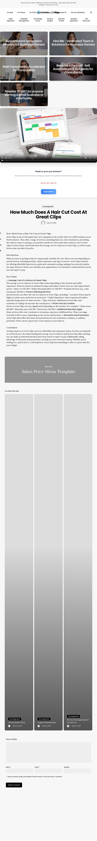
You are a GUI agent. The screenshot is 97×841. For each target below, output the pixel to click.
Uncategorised (14, 719)
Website (66, 767)
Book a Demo (48, 192)
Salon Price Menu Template (48, 370)
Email (37, 767)
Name (8, 767)
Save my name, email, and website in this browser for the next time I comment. (35, 777)
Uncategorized (48, 207)
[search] (91, 12)
